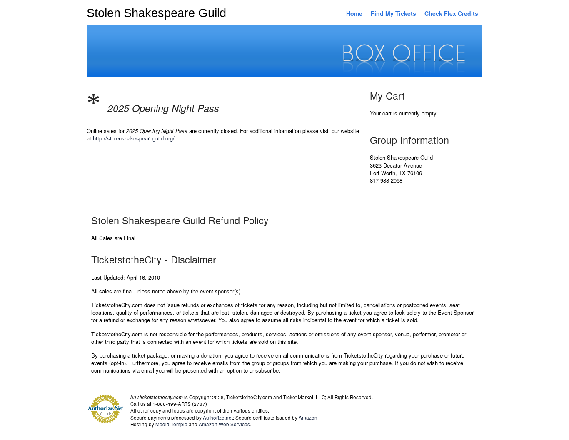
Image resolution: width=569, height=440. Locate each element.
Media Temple (171, 424)
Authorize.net (218, 417)
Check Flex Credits (451, 13)
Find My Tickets (393, 13)
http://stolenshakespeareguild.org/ (134, 138)
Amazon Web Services (224, 424)
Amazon (308, 417)
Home (354, 13)
